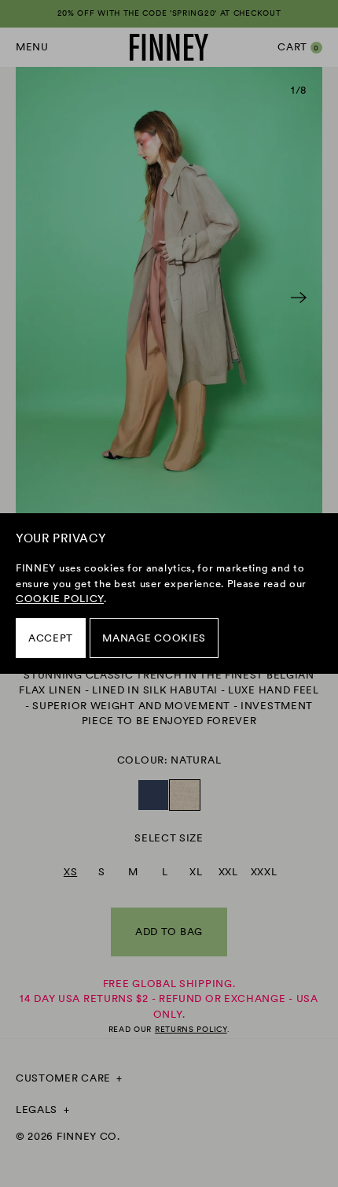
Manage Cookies (154, 638)
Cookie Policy (60, 599)
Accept (50, 638)
